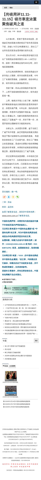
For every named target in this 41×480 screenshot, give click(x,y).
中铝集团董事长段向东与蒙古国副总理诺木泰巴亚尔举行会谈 (22, 330)
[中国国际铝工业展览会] (20, 290)
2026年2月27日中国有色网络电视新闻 (11, 397)
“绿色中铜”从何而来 (11, 318)
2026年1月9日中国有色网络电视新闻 (17, 407)
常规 (36, 31)
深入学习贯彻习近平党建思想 (15, 346)
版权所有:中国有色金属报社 (14, 464)
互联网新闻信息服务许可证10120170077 (18, 437)
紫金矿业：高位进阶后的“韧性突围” (17, 321)
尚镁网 (37, 28)
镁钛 (9, 31)
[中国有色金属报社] (8, 429)
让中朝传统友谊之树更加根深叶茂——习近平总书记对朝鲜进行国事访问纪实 (22, 305)
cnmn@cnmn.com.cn (8, 452)
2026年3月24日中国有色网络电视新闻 (11, 382)
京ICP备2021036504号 (26, 439)
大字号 (27, 31)
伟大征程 (8, 349)
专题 (5, 341)
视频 (6, 366)
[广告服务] (29, 429)
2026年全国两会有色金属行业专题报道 (18, 356)
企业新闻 (12, 366)
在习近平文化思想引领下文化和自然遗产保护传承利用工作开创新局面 (22, 311)
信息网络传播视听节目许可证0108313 (13, 434)
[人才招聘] (23, 432)
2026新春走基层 (10, 359)
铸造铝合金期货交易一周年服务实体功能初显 (20, 327)
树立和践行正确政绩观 (12, 352)
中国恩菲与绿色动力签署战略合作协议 (18, 324)
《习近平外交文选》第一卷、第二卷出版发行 (20, 308)
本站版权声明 (24, 466)
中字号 (32, 31)
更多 (36, 340)
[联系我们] (23, 429)
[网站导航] (17, 429)
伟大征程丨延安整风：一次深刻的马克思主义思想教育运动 (22, 314)
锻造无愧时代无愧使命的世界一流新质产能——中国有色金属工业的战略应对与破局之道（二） (22, 333)
